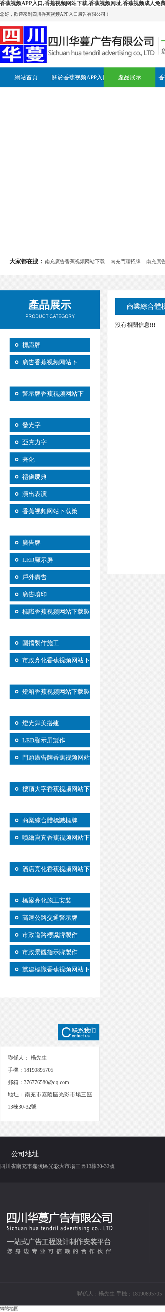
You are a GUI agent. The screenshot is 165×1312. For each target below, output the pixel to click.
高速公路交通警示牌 (50, 917)
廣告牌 (31, 542)
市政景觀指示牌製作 (50, 952)
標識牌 (31, 345)
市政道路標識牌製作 (50, 935)
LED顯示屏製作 (43, 740)
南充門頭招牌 (125, 261)
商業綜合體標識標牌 (50, 820)
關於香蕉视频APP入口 (78, 77)
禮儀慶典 (34, 476)
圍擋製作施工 (40, 643)
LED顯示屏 (37, 560)
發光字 (31, 425)
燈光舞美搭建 (40, 723)
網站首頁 (26, 77)
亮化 (28, 459)
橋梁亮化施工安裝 (46, 900)
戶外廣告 (34, 577)
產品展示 (129, 77)
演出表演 (34, 494)
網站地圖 (9, 1308)
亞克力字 (34, 442)
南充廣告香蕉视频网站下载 (75, 261)
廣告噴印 (34, 594)
